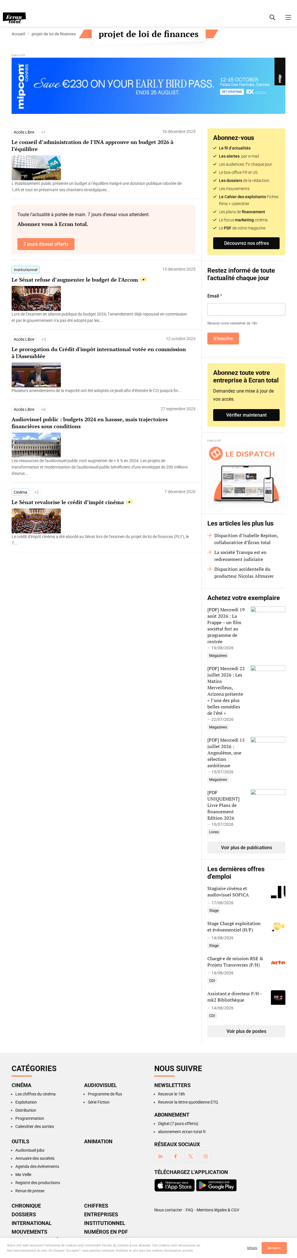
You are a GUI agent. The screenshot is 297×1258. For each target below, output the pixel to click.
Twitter (190, 1156)
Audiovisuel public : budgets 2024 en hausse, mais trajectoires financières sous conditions (90, 423)
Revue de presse (29, 1190)
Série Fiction (99, 1102)
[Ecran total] (14, 18)
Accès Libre (24, 132)
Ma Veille (23, 1174)
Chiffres (96, 1206)
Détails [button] (252, 1248)
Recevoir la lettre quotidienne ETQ (188, 1102)
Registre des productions (37, 1182)
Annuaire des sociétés (35, 1158)
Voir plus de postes (246, 1031)
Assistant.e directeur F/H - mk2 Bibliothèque (234, 996)
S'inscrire (223, 338)
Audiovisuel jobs (29, 1150)
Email (214, 296)
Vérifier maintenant (246, 415)
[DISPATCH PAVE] (246, 475)
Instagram (206, 1156)
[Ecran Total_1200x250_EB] (148, 86)
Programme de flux (105, 1094)
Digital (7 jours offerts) (178, 1123)
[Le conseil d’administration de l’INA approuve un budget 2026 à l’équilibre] (101, 186)
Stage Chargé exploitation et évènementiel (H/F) (234, 926)
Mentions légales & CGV (218, 1210)
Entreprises (101, 1214)
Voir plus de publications (246, 847)
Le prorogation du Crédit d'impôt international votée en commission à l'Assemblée (99, 353)
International (32, 1223)
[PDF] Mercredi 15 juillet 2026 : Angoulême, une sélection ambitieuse (226, 753)
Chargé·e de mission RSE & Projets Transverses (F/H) (235, 961)
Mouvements (29, 1232)
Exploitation (26, 1102)
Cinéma (20, 492)
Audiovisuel (100, 1085)
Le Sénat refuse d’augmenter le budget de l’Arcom (75, 279)
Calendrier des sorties (34, 1126)
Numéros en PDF (106, 1232)
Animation (98, 1141)
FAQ (189, 1210)
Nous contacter (168, 1210)
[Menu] (288, 17)
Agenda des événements (37, 1166)
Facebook (175, 1156)
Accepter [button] (274, 1248)
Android (216, 1185)
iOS (174, 1185)
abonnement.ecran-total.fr (182, 1131)
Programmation (29, 1118)
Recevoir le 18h (171, 1094)
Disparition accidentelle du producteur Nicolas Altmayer (244, 572)
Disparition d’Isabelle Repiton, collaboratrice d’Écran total (246, 539)
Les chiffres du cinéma (35, 1094)
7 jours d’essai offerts (45, 244)
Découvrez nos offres (246, 243)
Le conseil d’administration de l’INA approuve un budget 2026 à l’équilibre (92, 145)
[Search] (272, 17)
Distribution (25, 1110)
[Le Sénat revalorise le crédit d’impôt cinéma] (101, 539)
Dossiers (24, 1214)
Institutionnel (25, 269)
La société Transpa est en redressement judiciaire (240, 555)
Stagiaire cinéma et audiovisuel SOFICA (228, 891)
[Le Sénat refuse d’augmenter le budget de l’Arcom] (101, 317)
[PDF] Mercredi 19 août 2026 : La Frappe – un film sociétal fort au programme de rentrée (226, 625)
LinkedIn (160, 1156)
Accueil (18, 34)
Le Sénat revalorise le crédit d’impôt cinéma (68, 502)
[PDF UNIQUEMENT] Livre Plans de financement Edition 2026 (223, 805)
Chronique (26, 1206)
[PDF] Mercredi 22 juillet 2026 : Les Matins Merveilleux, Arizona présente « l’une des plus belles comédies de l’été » (226, 690)
